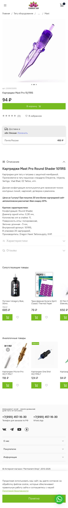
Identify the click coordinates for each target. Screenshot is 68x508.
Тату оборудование (23, 13)
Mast (47, 13)
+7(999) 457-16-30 (14, 417)
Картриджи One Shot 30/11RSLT (41, 372)
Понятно (34, 498)
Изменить (23, 133)
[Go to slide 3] (36, 84)
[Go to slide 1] (31, 84)
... (39, 13)
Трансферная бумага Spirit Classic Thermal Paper (44, 302)
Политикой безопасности (15, 490)
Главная (6, 13)
